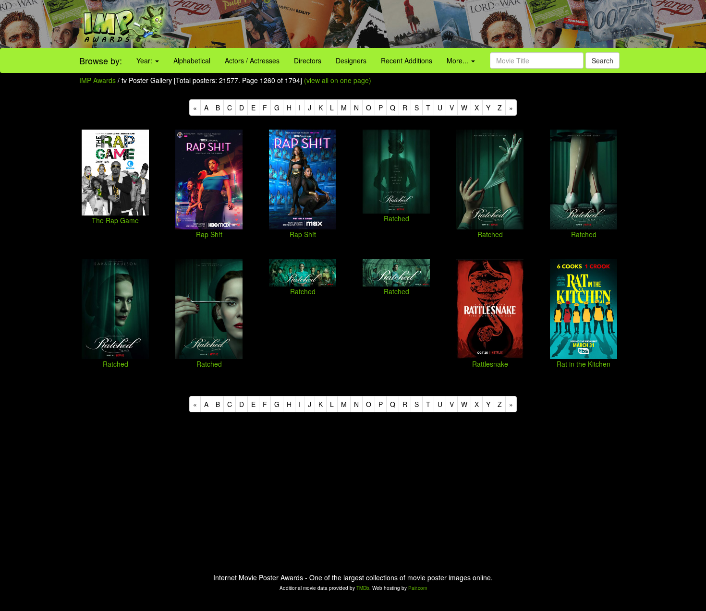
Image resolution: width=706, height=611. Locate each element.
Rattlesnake (490, 364)
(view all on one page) (337, 80)
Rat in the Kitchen (583, 364)
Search (602, 60)
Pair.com (417, 588)
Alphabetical (191, 60)
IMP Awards (97, 80)
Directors (307, 60)
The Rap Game (115, 220)
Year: (145, 60)
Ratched (396, 218)
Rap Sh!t (209, 234)
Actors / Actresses (252, 60)
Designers (351, 60)
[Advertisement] (441, 24)
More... (458, 60)
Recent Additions (406, 60)
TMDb (362, 588)
